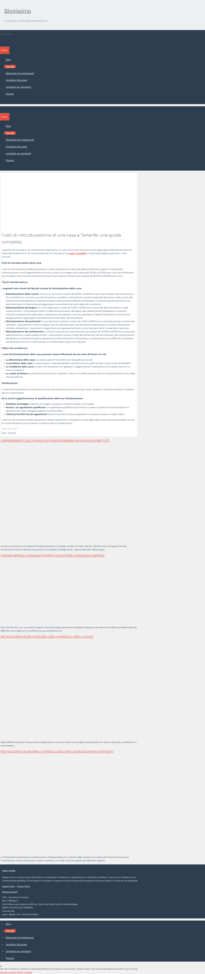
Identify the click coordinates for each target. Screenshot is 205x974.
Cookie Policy (8, 886)
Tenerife (10, 66)
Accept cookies (8, 972)
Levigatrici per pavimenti (18, 87)
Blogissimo (17, 11)
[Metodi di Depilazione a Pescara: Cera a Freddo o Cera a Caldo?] (65, 736)
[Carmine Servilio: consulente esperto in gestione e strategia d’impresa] (55, 622)
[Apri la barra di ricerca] (1, 43)
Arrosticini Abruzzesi (16, 80)
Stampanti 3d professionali (20, 73)
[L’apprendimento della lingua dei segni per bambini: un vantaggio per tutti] (65, 540)
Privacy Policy (23, 886)
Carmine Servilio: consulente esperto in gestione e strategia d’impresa (53, 556)
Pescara (10, 93)
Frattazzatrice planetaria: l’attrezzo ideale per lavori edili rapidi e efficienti (57, 752)
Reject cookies (24, 972)
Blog (8, 59)
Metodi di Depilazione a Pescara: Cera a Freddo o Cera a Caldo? (47, 637)
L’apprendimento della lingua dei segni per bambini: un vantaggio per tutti (55, 441)
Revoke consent (10, 891)
